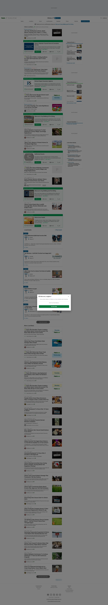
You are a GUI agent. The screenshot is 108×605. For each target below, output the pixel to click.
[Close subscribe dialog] (68, 296)
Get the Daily (54, 306)
